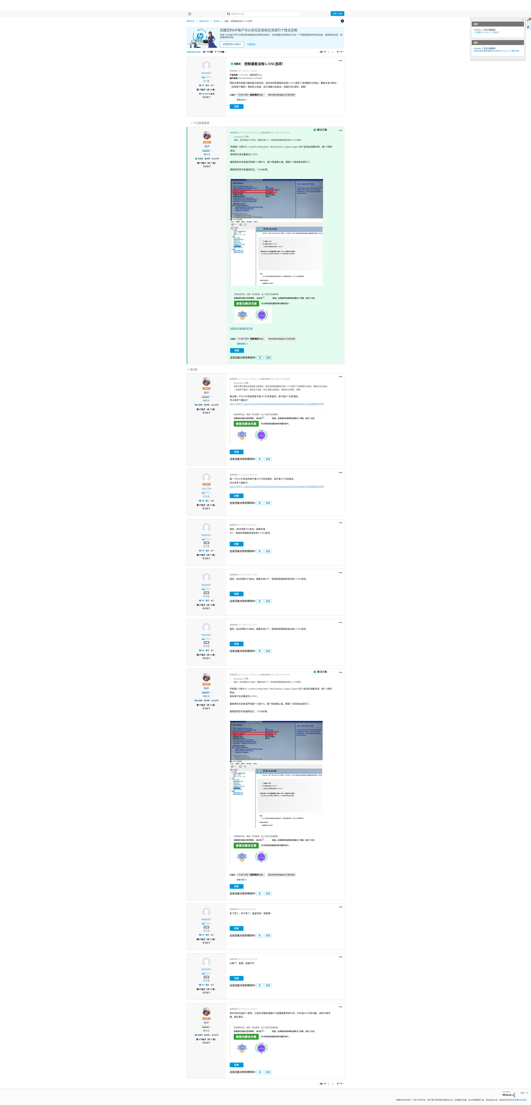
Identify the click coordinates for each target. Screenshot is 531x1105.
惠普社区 (190, 21)
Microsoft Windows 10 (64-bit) (281, 95)
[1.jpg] (276, 252)
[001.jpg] (276, 198)
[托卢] (207, 135)
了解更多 (251, 44)
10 (199, 1039)
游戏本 (217, 21)
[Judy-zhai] (206, 477)
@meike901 (239, 136)
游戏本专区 (204, 21)
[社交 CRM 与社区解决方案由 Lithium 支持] (509, 1094)
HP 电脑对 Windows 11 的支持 (486, 32)
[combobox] (262, 14)
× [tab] (523, 19)
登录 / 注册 (337, 13)
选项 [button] (342, 21)
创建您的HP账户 (232, 44)
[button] (340, 60)
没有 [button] (268, 357)
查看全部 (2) (242, 100)
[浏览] (189, 13)
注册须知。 (523, 1100)
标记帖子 (206, 97)
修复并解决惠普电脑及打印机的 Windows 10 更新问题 (496, 51)
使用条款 (513, 1100)
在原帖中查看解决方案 (241, 328)
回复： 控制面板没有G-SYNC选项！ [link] (239, 21)
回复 (236, 106)
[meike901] (206, 65)
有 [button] (260, 357)
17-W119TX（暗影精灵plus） (251, 95)
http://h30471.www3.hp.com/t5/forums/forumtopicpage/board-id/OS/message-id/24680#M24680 (277, 403)
